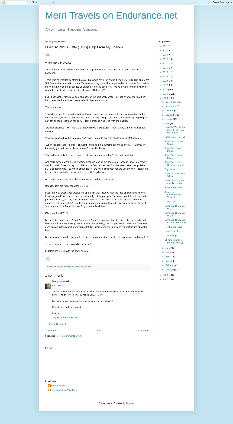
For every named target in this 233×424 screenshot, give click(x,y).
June (168, 248)
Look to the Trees (173, 231)
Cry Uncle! (170, 169)
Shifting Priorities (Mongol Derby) (174, 241)
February (170, 265)
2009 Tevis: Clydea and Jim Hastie (174, 181)
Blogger (130, 403)
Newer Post (52, 330)
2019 (165, 54)
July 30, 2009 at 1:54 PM (64, 317)
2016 (165, 67)
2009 (165, 98)
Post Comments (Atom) (70, 336)
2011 (165, 89)
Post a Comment (57, 324)
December (171, 102)
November (171, 106)
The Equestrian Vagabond (64, 390)
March (168, 261)
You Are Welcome (174, 187)
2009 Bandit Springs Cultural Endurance (176, 221)
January (169, 269)
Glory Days (170, 201)
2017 (165, 63)
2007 (165, 279)
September (171, 115)
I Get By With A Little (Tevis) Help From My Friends (175, 130)
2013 (165, 80)
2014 (165, 76)
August (169, 119)
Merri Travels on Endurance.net (111, 15)
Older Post (143, 330)
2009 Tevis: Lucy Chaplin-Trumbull (174, 163)
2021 (165, 46)
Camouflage (171, 235)
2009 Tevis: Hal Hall (175, 137)
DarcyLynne (58, 281)
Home (98, 330)
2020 (165, 50)
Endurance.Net (58, 385)
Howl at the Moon (173, 227)
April (168, 256)
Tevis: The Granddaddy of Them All (173, 195)
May (167, 252)
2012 (165, 85)
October (169, 110)
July (167, 123)
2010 (165, 93)
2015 (165, 72)
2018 (165, 59)
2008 (165, 275)
